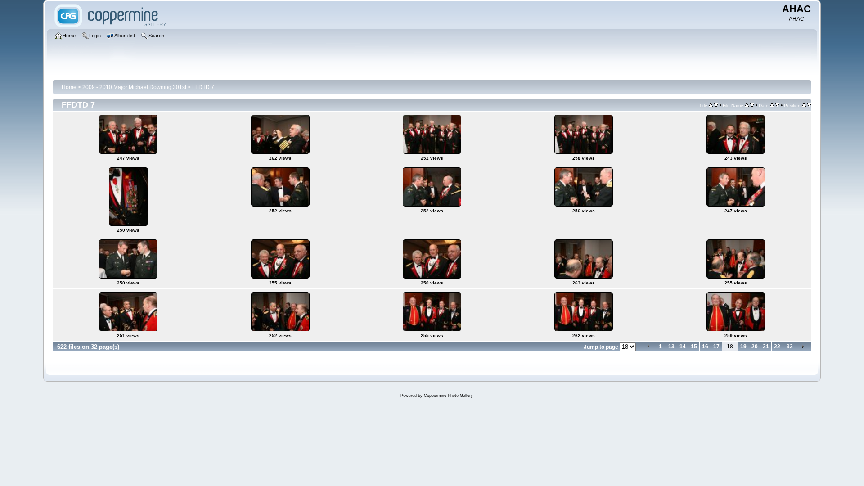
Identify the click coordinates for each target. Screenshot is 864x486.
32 (790, 346)
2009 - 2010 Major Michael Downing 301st (134, 87)
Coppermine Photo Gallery (448, 395)
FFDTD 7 (203, 87)
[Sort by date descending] (777, 105)
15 (694, 346)
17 (716, 346)
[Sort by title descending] (716, 105)
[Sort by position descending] (809, 105)
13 (671, 346)
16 (705, 346)
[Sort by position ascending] (804, 105)
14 (683, 346)
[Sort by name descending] (752, 105)
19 (743, 346)
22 (777, 346)
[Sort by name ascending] (747, 105)
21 (766, 346)
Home (69, 87)
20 (755, 346)
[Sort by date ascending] (772, 105)
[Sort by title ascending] (711, 105)
